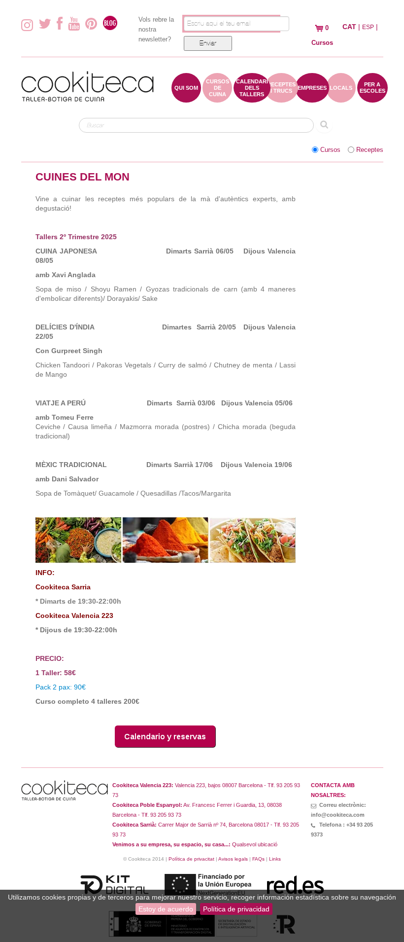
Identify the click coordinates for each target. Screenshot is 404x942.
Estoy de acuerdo (165, 909)
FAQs (258, 859)
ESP (368, 27)
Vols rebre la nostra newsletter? (156, 29)
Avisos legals (233, 859)
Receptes (369, 149)
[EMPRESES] (312, 98)
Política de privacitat (191, 859)
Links (275, 859)
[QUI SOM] (186, 98)
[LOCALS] (341, 98)
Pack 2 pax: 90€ (60, 687)
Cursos (330, 149)
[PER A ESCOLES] (372, 98)
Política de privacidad (236, 909)
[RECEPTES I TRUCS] (281, 98)
